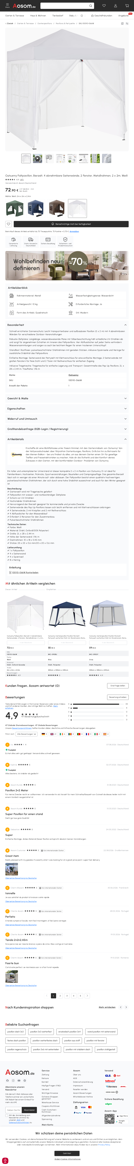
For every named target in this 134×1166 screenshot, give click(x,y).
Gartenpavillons (45, 23)
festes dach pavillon (16, 1040)
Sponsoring (47, 1119)
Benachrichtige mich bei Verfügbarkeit (73, 224)
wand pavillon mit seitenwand (101, 1031)
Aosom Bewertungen (82, 1093)
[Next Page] (87, 995)
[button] (67, 325)
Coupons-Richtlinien (51, 1106)
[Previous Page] (46, 995)
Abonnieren (29, 1110)
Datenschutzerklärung (83, 1082)
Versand (45, 1089)
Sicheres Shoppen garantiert (50, 1098)
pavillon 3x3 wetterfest (41, 1031)
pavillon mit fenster (95, 1040)
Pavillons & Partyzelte (65, 23)
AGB (19, 1120)
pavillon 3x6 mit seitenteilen (46, 1049)
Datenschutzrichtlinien (19, 1122)
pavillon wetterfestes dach (45, 1040)
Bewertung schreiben (118, 697)
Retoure (45, 1078)
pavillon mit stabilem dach (78, 1049)
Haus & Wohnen (38, 15)
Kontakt (45, 1082)
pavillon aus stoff (72, 1040)
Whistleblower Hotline (83, 1097)
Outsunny (74, 375)
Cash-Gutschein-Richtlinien (49, 1111)
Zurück (10, 23)
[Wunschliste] (104, 5)
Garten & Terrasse (14, 15)
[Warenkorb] (127, 5)
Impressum (78, 1086)
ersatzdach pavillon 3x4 (69, 1031)
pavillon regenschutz (16, 1049)
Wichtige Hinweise (50, 1093)
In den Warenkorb (26, 643)
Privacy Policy (104, 1145)
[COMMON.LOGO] (24, 6)
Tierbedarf (57, 15)
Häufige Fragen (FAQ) (51, 1086)
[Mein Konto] (115, 5)
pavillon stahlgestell (106, 1049)
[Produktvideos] (37, 158)
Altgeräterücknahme (51, 1115)
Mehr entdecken (107, 1007)
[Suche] (90, 6)
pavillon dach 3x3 (15, 1031)
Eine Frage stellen (118, 685)
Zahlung (45, 1075)
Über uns (77, 1075)
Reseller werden (80, 1089)
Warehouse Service (50, 1102)
